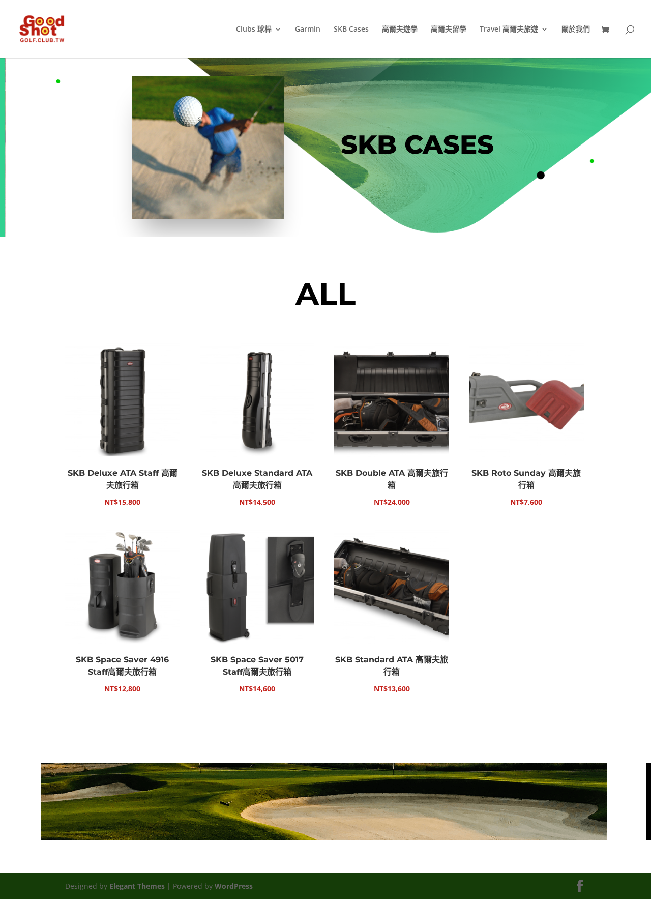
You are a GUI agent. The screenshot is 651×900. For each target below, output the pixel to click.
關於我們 (575, 29)
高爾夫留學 (448, 29)
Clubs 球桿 (254, 29)
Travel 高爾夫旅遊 (509, 29)
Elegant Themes (137, 886)
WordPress (234, 886)
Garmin (307, 29)
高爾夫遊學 (400, 29)
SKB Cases (351, 29)
